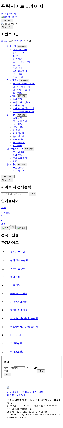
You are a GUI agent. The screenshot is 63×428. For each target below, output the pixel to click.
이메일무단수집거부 (32, 392)
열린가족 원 (18, 310)
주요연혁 (17, 74)
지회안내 (17, 68)
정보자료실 (13, 80)
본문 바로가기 (8, 14)
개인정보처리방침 (16, 395)
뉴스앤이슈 (19, 136)
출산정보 (17, 92)
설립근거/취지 (20, 52)
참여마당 (11, 164)
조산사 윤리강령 (21, 61)
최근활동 (17, 124)
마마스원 (17, 351)
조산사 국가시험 (21, 86)
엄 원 (15, 285)
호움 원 (16, 277)
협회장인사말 (20, 49)
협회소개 (11, 46)
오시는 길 (18, 77)
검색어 (32, 367)
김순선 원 (17, 252)
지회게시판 (19, 133)
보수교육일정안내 (22, 102)
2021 (3, 224)
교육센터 (11, 96)
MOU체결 (18, 127)
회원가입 (18, 40)
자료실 (16, 130)
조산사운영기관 (15, 148)
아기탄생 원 (18, 293)
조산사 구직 (19, 139)
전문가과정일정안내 (23, 108)
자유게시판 (19, 171)
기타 (15, 161)
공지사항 (17, 118)
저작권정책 (13, 392)
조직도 (16, 65)
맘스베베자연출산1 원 (24, 326)
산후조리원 (19, 155)
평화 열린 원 (19, 260)
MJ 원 (15, 335)
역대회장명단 (20, 71)
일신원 (16, 343)
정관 (15, 55)
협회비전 (17, 58)
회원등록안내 (20, 121)
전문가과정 (19, 105)
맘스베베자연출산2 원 (24, 318)
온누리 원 (17, 268)
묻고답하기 (19, 168)
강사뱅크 (17, 145)
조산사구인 (19, 142)
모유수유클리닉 (21, 158)
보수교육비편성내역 (23, 111)
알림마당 (11, 114)
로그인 (5, 40)
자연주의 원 (18, 302)
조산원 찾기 (19, 152)
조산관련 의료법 (21, 89)
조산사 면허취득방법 (24, 83)
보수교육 (17, 99)
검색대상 (8, 367)
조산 (3, 207)
